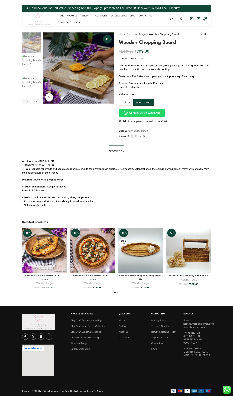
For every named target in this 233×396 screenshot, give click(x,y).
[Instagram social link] (41, 336)
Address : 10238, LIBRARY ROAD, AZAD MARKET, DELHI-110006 (196, 352)
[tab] (116, 150)
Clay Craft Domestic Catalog (86, 320)
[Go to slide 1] (115, 292)
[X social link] (132, 136)
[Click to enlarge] (49, 97)
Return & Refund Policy (163, 331)
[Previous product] (201, 34)
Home (122, 34)
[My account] (181, 19)
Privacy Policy (159, 320)
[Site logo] (38, 18)
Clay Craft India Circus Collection (88, 326)
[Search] (172, 19)
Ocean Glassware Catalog (85, 337)
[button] (26, 101)
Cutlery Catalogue (80, 348)
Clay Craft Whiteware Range (86, 331)
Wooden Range (137, 34)
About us (124, 331)
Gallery (122, 326)
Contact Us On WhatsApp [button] (144, 112)
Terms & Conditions (162, 326)
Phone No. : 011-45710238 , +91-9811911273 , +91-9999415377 (192, 337)
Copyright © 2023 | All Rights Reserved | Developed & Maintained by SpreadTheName (62, 391)
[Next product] (209, 34)
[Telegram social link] (144, 136)
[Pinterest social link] (136, 136)
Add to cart (143, 102)
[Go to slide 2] (118, 292)
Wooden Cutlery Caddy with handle (188, 276)
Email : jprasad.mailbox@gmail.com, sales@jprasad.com (198, 324)
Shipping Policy (159, 337)
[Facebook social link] (128, 136)
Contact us (125, 337)
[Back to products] (205, 34)
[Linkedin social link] (140, 136)
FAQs (154, 348)
